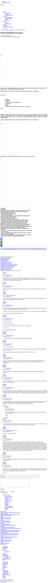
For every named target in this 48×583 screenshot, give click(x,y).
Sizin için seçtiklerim (6, 558)
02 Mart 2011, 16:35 (6, 421)
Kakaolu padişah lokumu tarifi (6, 539)
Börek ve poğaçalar (8, 17)
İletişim (4, 1)
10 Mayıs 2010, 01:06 (7, 399)
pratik (5, 249)
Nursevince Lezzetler (10, 430)
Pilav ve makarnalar (8, 15)
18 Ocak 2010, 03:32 (7, 296)
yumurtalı (35, 249)
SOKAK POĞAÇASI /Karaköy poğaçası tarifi (9, 533)
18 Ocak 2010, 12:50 (7, 306)
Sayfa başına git (3, 581)
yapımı (22, 249)
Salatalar (4, 27)
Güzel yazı (5, 550)
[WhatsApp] (24, 242)
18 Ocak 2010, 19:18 (7, 358)
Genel (4, 549)
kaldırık (38, 248)
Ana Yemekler (7, 13)
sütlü (10, 249)
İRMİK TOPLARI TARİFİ (5, 517)
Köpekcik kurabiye (4, 261)
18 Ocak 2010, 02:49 (7, 286)
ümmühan (8, 377)
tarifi (13, 249)
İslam (4, 553)
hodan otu (25, 248)
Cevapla (4, 282)
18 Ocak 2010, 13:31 (7, 319)
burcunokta (8, 335)
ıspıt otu (35, 248)
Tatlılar (4, 21)
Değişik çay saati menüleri (5, 524)
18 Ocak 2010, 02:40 (7, 276)
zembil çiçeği (39, 249)
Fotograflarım (5, 548)
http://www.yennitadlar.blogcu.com (9, 329)
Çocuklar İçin (5, 546)
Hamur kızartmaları (8, 18)
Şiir (5, 552)
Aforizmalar (7, 551)
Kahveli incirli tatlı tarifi (4, 543)
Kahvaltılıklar (5, 25)
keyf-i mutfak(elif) (9, 295)
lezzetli (41, 248)
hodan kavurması (20, 248)
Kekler (6, 19)
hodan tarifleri (29, 248)
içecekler (4, 24)
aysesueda (8, 357)
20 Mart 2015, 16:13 (6, 457)
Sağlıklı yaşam (5, 555)
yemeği (26, 249)
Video (4, 559)
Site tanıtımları (5, 557)
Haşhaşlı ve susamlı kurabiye (5, 269)
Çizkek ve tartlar (8, 23)
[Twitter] (24, 240)
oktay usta (44, 248)
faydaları (15, 248)
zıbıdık (45, 249)
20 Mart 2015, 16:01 (6, 440)
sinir (7, 249)
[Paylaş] (24, 246)
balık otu (10, 248)
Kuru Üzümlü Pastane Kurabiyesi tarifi (7, 527)
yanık (20, 249)
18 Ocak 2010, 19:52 (7, 379)
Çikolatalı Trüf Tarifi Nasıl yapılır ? (6, 267)
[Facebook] (24, 238)
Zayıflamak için (3, 529)
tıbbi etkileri (16, 249)
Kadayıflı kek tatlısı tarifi (5, 258)
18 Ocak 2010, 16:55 (7, 345)
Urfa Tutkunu (8, 387)
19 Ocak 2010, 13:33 (7, 388)
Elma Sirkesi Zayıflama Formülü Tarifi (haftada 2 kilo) (10, 530)
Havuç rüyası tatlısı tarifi (4, 520)
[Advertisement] (21, 7)
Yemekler (4, 12)
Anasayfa (2, 29)
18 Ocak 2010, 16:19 (7, 336)
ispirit (33, 248)
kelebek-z (8, 285)
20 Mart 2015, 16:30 (6, 466)
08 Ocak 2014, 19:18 (7, 431)
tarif (12, 249)
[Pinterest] (24, 244)
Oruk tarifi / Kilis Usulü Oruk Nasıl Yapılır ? (8, 265)
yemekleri (32, 249)
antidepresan (6, 248)
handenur (8, 305)
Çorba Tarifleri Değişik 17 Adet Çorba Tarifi (8, 536)
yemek (29, 249)
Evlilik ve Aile (5, 547)
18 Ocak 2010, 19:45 (7, 369)
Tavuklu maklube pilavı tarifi (5, 263)
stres (8, 249)
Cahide (7, 275)
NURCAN (8, 318)
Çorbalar (6, 14)
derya (7, 368)
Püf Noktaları (5, 554)
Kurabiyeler (7, 20)
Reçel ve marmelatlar (9, 26)
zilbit (43, 249)
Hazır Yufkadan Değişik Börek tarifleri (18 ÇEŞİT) (9, 514)
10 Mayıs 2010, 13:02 (9, 410)
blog (13, 248)
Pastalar (6, 22)
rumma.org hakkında (6, 2)
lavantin (7, 343)
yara (24, 249)
